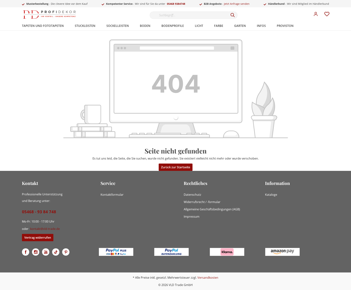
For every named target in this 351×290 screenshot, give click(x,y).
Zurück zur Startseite (175, 167)
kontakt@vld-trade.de (45, 229)
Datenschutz (192, 195)
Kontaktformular (112, 195)
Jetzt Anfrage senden (237, 3)
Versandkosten (207, 278)
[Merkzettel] (327, 15)
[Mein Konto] (315, 15)
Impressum (191, 217)
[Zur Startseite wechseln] (49, 14)
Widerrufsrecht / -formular (202, 202)
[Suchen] (232, 15)
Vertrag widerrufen (37, 238)
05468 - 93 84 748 (39, 211)
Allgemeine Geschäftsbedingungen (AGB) (212, 209)
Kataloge (271, 195)
